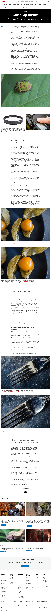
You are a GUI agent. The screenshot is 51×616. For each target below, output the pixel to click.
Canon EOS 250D (4, 243)
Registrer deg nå (25, 566)
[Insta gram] (41, 607)
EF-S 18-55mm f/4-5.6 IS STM (14, 243)
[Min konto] (46, 2)
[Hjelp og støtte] (41, 4)
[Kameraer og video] (11, 4)
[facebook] (39, 607)
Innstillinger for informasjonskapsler (21, 605)
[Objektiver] (16, 4)
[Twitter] (46, 607)
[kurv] (48, 2)
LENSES (25, 11)
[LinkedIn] (44, 607)
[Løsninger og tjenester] (34, 4)
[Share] (25, 492)
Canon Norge (3, 607)
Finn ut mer (3, 524)
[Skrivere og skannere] (25, 4)
